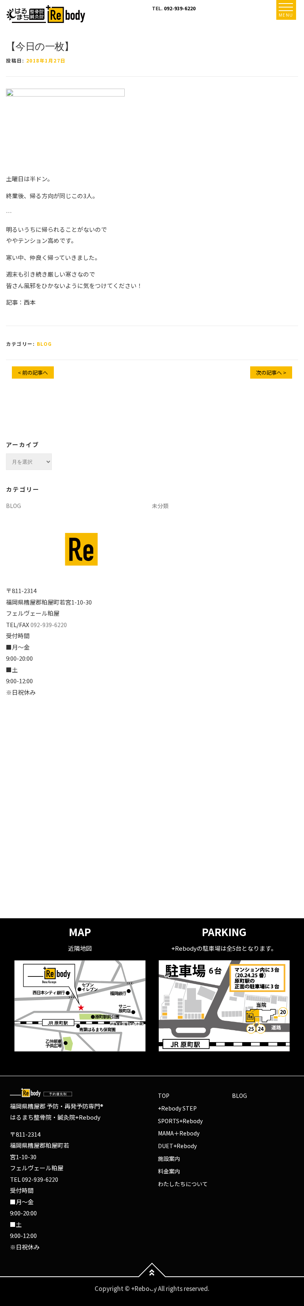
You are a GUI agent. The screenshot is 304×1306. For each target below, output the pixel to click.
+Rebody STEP (177, 1108)
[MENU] (286, 7)
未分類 (160, 506)
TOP (163, 1095)
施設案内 (169, 1158)
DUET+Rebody (177, 1146)
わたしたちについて (183, 1184)
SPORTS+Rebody (180, 1121)
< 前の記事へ (33, 372)
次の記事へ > (271, 372)
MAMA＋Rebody (179, 1133)
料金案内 (169, 1171)
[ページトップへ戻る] (152, 1277)
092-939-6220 (180, 8)
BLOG (44, 343)
